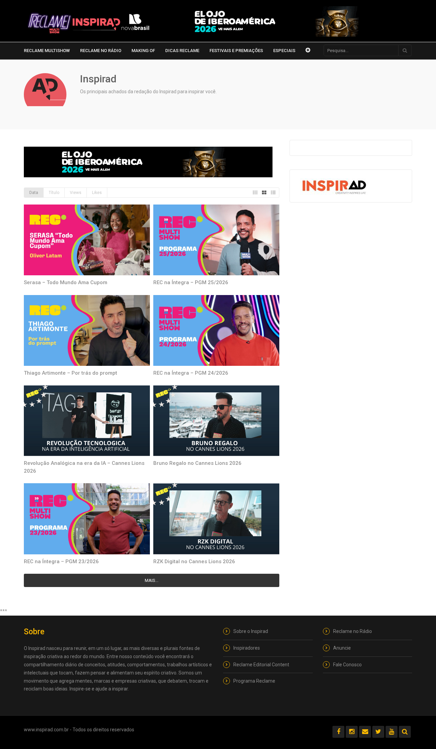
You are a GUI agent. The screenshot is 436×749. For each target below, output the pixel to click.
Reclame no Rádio (100, 50)
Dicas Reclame (182, 50)
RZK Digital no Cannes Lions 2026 (194, 561)
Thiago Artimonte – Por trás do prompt (70, 373)
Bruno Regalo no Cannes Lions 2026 (197, 463)
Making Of (143, 50)
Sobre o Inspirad (250, 631)
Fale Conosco (347, 664)
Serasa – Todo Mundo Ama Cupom (65, 282)
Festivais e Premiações (236, 50)
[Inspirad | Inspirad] (88, 23)
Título (54, 192)
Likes (97, 192)
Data (33, 192)
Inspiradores (246, 648)
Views (75, 192)
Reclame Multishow (47, 50)
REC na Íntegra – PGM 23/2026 (61, 561)
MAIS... (151, 580)
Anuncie (342, 648)
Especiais (284, 50)
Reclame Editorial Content (261, 664)
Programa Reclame (254, 681)
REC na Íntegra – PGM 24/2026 (190, 373)
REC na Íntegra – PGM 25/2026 (190, 282)
